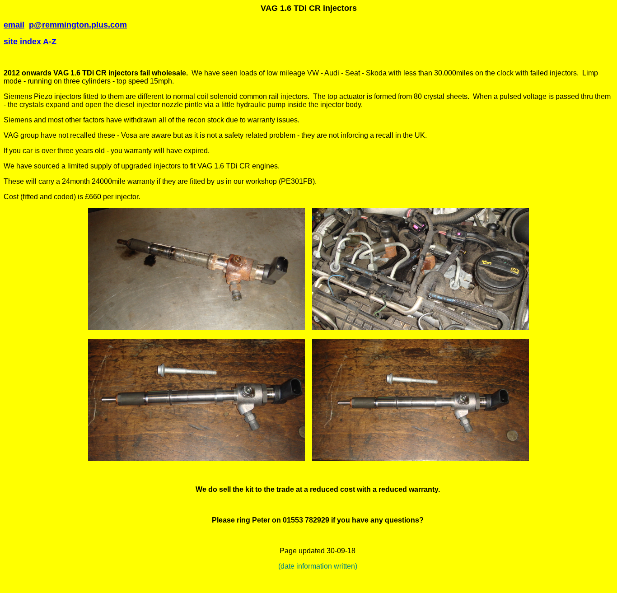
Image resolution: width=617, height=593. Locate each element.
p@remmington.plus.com (78, 24)
